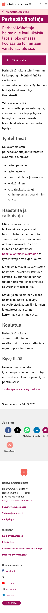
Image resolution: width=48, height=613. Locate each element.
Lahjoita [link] (11, 603)
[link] (18, 4)
